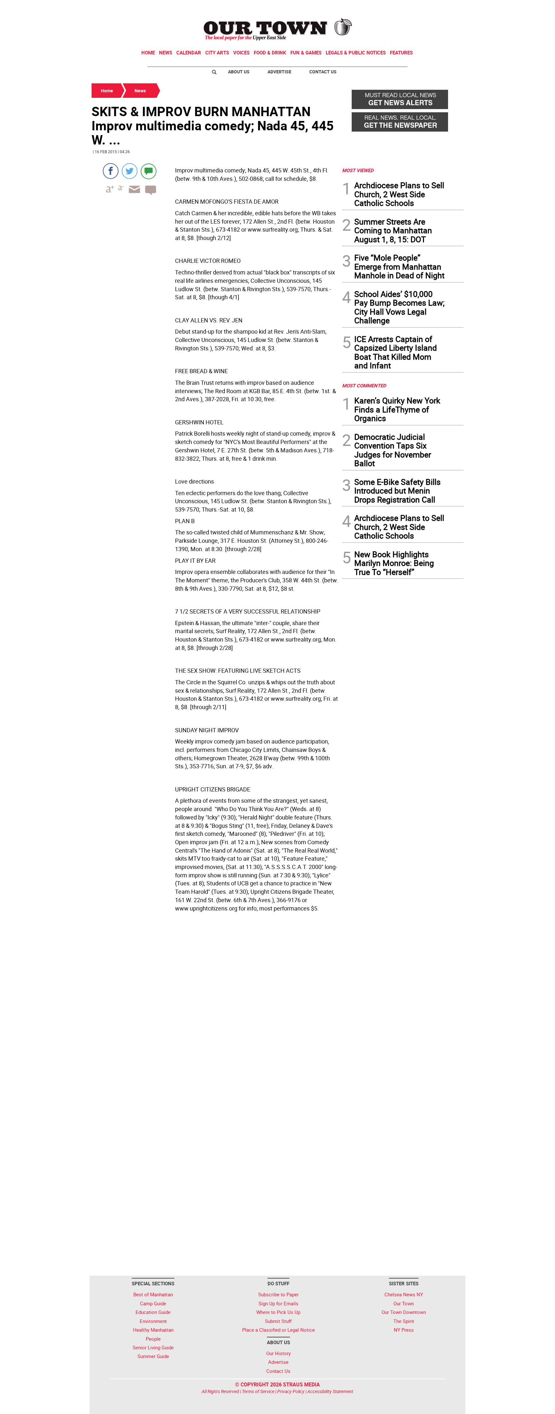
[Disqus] (215, 1014)
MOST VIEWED (358, 170)
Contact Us (323, 72)
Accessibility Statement (330, 1391)
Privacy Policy (290, 1391)
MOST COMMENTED (364, 385)
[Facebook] (111, 171)
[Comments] (148, 171)
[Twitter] (129, 171)
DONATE (448, 7)
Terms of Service (258, 1391)
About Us (239, 72)
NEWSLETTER (412, 7)
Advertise (279, 72)
